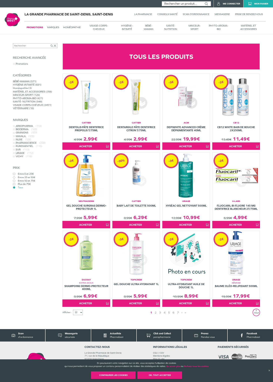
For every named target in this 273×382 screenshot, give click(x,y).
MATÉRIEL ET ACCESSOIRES (248, 27)
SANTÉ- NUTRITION (170, 27)
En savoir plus (173, 366)
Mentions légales (161, 356)
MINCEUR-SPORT (194, 27)
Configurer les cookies (113, 375)
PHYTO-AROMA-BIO (218, 27)
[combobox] (182, 4)
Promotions (35, 27)
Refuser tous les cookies (196, 366)
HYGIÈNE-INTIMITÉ (127, 27)
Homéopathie (72, 27)
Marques (53, 27)
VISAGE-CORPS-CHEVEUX (99, 27)
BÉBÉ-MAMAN (148, 27)
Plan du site (159, 359)
